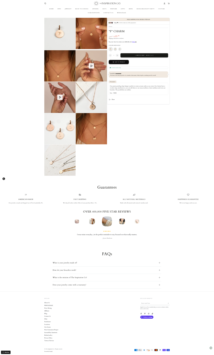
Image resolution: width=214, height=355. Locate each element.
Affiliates (46, 313)
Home (110, 26)
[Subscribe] (169, 305)
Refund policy (48, 337)
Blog (45, 316)
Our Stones (47, 329)
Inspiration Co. (51, 351)
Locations (47, 327)
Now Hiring (48, 310)
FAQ (45, 321)
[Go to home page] (107, 3)
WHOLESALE (48, 308)
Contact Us (47, 318)
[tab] (112, 82)
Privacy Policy (48, 340)
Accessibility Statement (50, 335)
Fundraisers (47, 324)
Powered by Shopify (48, 353)
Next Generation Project (51, 332)
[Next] (141, 221)
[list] (107, 199)
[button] (45, 3)
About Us (47, 305)
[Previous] (73, 221)
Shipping (111, 38)
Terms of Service (49, 343)
